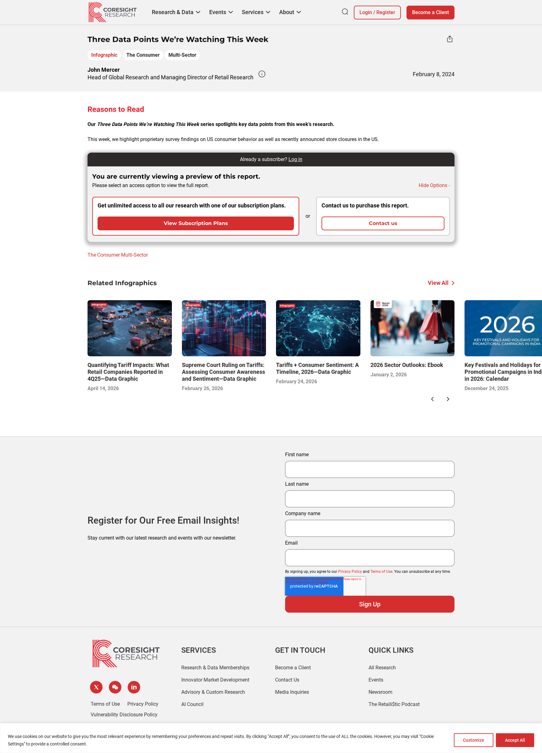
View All (438, 283)
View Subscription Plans (196, 223)
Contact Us (287, 680)
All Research (382, 668)
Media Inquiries (292, 692)
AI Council (192, 704)
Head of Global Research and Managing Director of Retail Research (170, 77)
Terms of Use (381, 571)
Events (376, 680)
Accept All (515, 740)
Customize (473, 740)
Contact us (383, 223)
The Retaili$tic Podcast (394, 704)
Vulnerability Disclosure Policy (124, 715)
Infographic (104, 55)
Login (365, 12)
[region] (271, 738)
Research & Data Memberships (215, 668)
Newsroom (380, 692)
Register (385, 12)
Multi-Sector (182, 55)
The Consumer (143, 55)
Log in (295, 159)
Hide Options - (434, 185)
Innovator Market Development (215, 680)
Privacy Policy (350, 571)
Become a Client (430, 12)
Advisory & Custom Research (213, 692)
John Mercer (104, 69)
